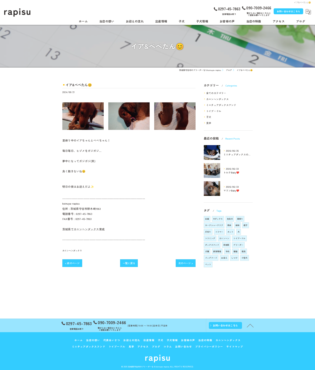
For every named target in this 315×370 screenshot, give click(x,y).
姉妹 (237, 225)
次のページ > (185, 263)
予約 (227, 251)
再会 (229, 225)
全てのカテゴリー (216, 93)
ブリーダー (238, 244)
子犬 (208, 117)
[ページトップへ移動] (250, 325)
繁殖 (235, 251)
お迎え (224, 257)
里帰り (240, 218)
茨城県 (226, 244)
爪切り (208, 231)
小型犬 (245, 257)
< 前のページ (72, 263)
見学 (208, 123)
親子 (245, 225)
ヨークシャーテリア (214, 225)
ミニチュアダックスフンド (221, 105)
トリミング (210, 238)
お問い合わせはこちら (288, 11)
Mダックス (218, 218)
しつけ (234, 257)
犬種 (207, 251)
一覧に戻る (129, 263)
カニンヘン (224, 238)
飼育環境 (217, 251)
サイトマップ (234, 346)
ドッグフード (211, 257)
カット (230, 231)
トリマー (219, 231)
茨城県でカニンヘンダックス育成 (83, 229)
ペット (208, 264)
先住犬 (230, 218)
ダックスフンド (212, 244)
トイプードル (213, 111)
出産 (207, 218)
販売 (244, 251)
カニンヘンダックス (72, 250)
